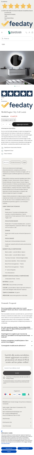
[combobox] (14, 39)
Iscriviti (17, 373)
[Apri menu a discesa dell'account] (29, 32)
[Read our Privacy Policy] (30, 381)
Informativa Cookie (5, 443)
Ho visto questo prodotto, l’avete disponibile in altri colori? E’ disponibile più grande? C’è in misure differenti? (16, 328)
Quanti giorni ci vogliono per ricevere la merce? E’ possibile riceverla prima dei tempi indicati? (15, 335)
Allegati (24, 162)
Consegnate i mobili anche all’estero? (13, 345)
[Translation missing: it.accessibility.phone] (26, 32)
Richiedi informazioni (16, 162)
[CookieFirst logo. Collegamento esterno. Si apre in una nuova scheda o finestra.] (1, 431)
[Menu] (2, 32)
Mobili (3, 44)
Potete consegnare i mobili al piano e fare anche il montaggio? (14, 341)
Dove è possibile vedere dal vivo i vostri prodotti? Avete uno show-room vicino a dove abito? (16, 309)
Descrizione (6, 162)
